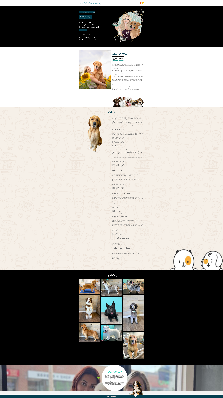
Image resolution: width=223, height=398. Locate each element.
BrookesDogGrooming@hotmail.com (92, 40)
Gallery (116, 3)
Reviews (122, 3)
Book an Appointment (85, 16)
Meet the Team (128, 3)
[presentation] (98, 378)
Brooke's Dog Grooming (90, 2)
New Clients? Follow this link (87, 12)
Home (109, 3)
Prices (112, 3)
